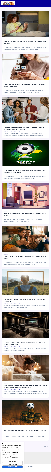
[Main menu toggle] (48, 3)
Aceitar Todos (12, 466)
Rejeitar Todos (12, 464)
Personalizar (12, 461)
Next (46, 446)
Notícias (6, 39)
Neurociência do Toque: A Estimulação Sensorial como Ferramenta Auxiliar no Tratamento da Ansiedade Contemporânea (25, 386)
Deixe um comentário (8, 45)
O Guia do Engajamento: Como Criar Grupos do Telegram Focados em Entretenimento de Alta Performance (24, 128)
